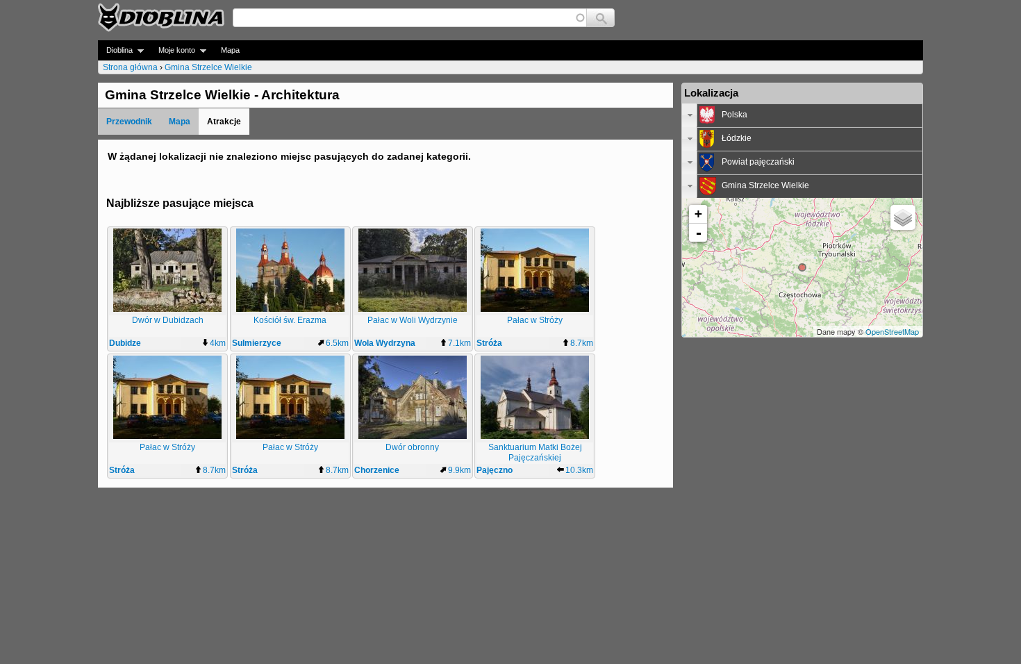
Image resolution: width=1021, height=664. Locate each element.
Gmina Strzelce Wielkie (208, 67)
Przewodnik (129, 121)
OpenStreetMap (892, 331)
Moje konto (172, 50)
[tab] (802, 115)
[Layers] (902, 217)
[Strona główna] (161, 17)
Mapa (230, 50)
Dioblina (115, 50)
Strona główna (130, 67)
